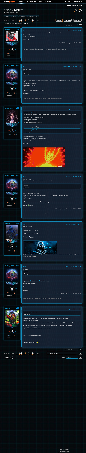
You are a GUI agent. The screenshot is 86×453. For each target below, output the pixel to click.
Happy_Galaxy (9, 66)
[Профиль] (16, 29)
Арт (40, 2)
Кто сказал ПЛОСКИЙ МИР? (30, 342)
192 (16, 134)
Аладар (7, 223)
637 (16, 49)
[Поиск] (61, 1)
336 (25, 309)
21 (29, 20)
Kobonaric (8, 308)
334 (25, 224)
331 (25, 66)
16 (16, 335)
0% (9, 49)
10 (16, 250)
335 (25, 266)
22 (33, 20)
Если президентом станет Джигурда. (34, 280)
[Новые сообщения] (76, 10)
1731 (16, 89)
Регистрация (78, 2)
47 (16, 93)
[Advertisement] (62, 362)
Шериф (7, 29)
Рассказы (48, 2)
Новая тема (68, 20)
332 (25, 109)
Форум (21, 2)
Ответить (59, 20)
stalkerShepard (19, 23)
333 (25, 176)
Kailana (26, 23)
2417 (16, 130)
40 (9, 53)
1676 (16, 331)
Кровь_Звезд (9, 108)
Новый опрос (77, 20)
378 (16, 246)
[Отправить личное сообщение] (18, 29)
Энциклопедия (31, 2)
